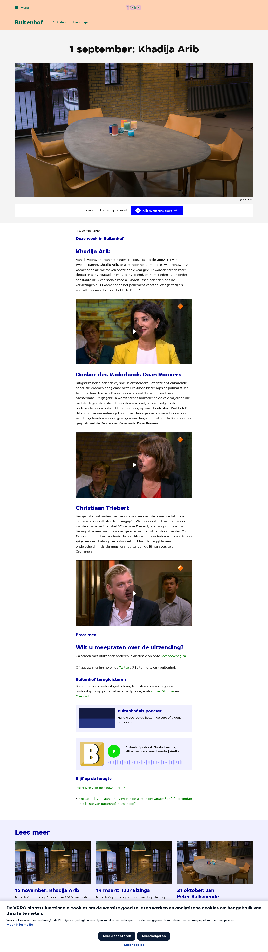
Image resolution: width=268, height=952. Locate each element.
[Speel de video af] (134, 331)
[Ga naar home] (134, 7)
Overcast (82, 696)
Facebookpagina (173, 656)
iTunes (156, 691)
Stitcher (168, 691)
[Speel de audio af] (114, 751)
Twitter (124, 667)
